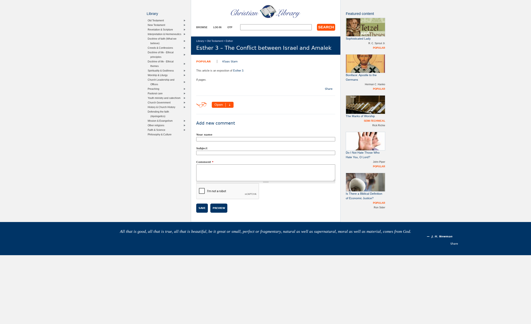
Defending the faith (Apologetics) (159, 114)
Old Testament (215, 41)
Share (328, 88)
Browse (201, 27)
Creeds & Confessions (161, 47)
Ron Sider (379, 207)
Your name (204, 134)
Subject (201, 148)
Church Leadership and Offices (162, 82)
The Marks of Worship (360, 116)
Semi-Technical (374, 120)
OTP (229, 27)
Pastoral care (156, 93)
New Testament (157, 25)
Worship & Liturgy (158, 75)
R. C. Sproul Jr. (376, 43)
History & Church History (162, 107)
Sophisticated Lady (358, 38)
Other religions (156, 125)
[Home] (265, 11)
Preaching (154, 88)
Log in (217, 27)
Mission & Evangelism (161, 120)
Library (200, 41)
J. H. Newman (442, 236)
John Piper (379, 161)
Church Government (160, 102)
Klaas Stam (230, 61)
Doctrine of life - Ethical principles (161, 54)
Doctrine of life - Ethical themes (161, 63)
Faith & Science (157, 130)
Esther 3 (238, 70)
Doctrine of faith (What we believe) (163, 41)
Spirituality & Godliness (161, 70)
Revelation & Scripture (161, 29)
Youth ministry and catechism (165, 98)
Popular (203, 61)
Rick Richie (378, 125)
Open (218, 105)
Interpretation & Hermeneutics (165, 34)
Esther (229, 41)
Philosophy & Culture (160, 134)
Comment (204, 162)
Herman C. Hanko (375, 84)
